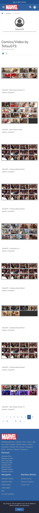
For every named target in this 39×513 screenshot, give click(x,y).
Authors (8, 13)
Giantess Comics (7, 458)
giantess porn (6, 467)
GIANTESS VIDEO (6, 482)
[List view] (6, 53)
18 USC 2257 (25, 485)
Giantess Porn (6, 456)
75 (16, 421)
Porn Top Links (6, 461)
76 (20, 421)
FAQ (2, 491)
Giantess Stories (26, 479)
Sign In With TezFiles (19, 2)
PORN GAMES (5, 488)
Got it (19, 509)
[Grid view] (3, 53)
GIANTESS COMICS (7, 479)
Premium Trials (6, 463)
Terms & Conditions (7, 494)
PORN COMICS (6, 485)
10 (7, 421)
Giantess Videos (7, 469)
